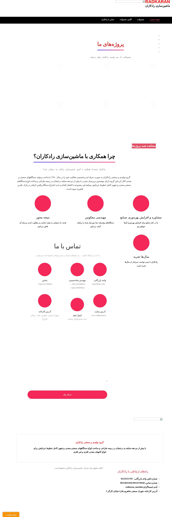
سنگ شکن (139, 79)
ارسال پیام (67, 395)
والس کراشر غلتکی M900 (133, 75)
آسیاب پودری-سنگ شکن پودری (132, 113)
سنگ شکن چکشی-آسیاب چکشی (39, 75)
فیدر (92, 117)
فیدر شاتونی (39, 113)
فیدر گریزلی (86, 113)
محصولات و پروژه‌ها (129, 79)
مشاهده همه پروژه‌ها (144, 145)
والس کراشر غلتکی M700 (86, 75)
